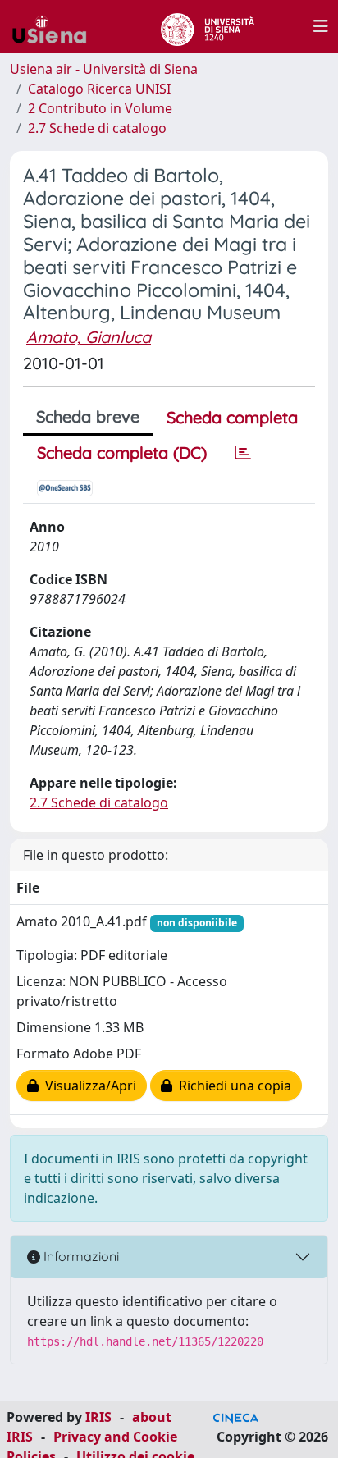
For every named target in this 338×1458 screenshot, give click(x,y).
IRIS (98, 1417)
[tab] (243, 453)
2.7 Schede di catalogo (97, 128)
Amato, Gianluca (88, 337)
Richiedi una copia (231, 1085)
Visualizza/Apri (87, 1085)
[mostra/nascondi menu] (320, 26)
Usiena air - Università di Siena (104, 69)
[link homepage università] (207, 26)
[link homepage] (56, 26)
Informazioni (79, 1256)
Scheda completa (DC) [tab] (122, 452)
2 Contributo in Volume (100, 108)
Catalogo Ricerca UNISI (99, 89)
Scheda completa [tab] (232, 417)
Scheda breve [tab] (87, 416)
